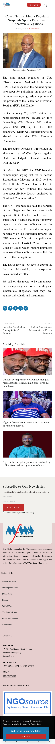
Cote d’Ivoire (34, 28)
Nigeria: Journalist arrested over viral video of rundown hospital (26, 424)
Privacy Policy (28, 512)
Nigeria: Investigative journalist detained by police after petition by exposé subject (26, 463)
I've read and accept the (19, 512)
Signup (26, 736)
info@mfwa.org (9, 675)
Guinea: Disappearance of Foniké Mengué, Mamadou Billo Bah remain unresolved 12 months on (26, 383)
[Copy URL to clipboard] (49, 741)
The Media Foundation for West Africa (26, 721)
